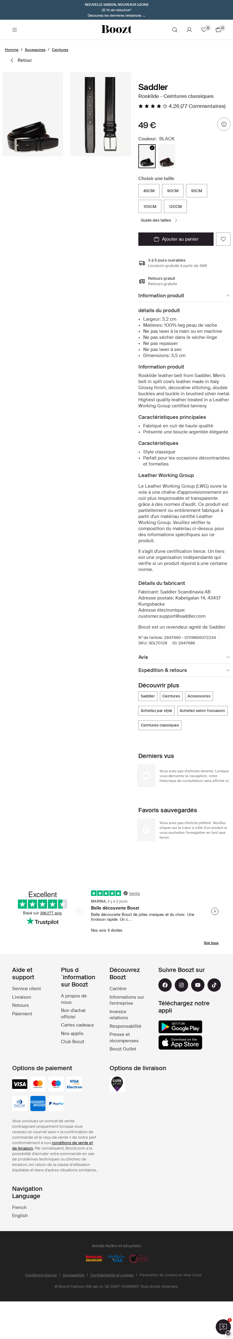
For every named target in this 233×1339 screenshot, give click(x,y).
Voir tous (211, 942)
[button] (32, 114)
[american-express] (38, 1104)
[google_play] (180, 1027)
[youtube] (197, 985)
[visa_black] (19, 1085)
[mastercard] (38, 1085)
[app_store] (180, 1042)
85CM (149, 190)
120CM (175, 206)
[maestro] (56, 1085)
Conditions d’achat (41, 1275)
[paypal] (56, 1104)
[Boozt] (116, 29)
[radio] (147, 156)
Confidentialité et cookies (111, 1275)
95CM (196, 190)
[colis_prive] (117, 1085)
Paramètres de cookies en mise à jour (171, 1275)
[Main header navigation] (14, 29)
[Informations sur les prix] (224, 124)
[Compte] (189, 29)
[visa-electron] (74, 1085)
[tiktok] (214, 985)
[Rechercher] (174, 29)
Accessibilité (73, 1275)
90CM (172, 190)
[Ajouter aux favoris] (223, 239)
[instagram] (181, 985)
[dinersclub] (19, 1104)
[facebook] (165, 985)
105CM (150, 206)
